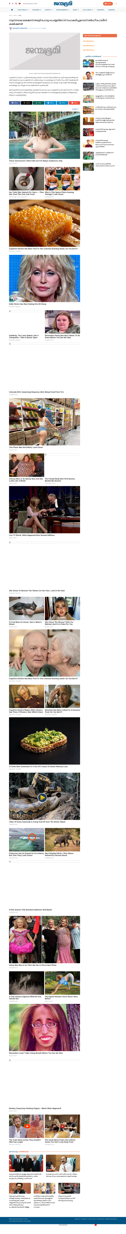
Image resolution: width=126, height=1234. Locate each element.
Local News (87, 10)
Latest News (21, 10)
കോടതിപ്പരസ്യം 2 (89, 46)
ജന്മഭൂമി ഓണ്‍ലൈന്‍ (20, 28)
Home (10, 15)
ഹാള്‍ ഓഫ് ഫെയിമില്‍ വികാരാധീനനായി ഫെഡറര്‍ (105, 165)
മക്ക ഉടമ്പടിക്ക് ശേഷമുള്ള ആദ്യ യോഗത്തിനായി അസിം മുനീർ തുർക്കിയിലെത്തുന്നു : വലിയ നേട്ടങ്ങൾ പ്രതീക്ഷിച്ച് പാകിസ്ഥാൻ (25, 1176)
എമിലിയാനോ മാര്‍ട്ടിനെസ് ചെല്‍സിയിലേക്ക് (104, 154)
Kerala (49, 1170)
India (20, 15)
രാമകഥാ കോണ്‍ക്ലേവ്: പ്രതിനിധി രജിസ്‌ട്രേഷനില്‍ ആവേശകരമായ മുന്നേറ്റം (104, 120)
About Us (77, 1219)
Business (111, 10)
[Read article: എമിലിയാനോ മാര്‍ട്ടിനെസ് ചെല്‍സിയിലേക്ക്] (88, 156)
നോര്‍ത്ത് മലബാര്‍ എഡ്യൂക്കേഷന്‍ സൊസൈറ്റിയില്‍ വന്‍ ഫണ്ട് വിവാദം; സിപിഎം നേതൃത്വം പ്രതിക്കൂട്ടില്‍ (105, 64)
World (12, 1170)
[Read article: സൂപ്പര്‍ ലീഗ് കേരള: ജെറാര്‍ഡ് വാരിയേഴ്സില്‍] (88, 132)
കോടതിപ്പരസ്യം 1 (88, 41)
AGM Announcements (111, 1219)
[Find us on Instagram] (12, 3)
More (75, 10)
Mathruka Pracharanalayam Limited (19, 1219)
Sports (47, 10)
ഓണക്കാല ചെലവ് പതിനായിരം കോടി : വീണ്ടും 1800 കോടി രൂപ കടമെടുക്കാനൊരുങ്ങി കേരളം (61, 1175)
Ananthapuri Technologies (24, 1221)
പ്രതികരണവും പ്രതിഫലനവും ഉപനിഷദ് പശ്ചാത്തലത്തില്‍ (105, 108)
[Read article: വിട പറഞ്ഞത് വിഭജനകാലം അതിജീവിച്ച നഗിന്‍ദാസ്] (88, 76)
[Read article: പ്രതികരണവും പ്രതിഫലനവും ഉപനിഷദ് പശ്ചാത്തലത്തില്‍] (88, 110)
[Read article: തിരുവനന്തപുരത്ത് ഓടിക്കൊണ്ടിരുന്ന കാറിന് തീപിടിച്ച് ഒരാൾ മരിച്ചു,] (69, 1188)
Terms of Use (92, 1219)
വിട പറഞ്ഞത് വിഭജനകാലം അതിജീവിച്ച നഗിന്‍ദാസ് (105, 74)
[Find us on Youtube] (20, 3)
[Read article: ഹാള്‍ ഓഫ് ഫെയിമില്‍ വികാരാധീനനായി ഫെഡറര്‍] (88, 167)
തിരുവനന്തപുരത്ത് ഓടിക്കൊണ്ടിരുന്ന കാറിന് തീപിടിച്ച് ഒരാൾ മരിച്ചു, (66, 1198)
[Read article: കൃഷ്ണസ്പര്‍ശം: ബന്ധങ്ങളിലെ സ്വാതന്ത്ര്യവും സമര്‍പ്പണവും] (88, 99)
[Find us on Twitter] (16, 3)
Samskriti (100, 10)
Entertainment (61, 10)
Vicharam (35, 10)
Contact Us (84, 1219)
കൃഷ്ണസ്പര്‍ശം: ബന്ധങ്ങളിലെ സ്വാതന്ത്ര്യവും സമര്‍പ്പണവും (105, 97)
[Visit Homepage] (63, 3)
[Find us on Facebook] (9, 3)
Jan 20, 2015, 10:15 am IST (35, 28)
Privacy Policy (100, 1219)
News (15, 15)
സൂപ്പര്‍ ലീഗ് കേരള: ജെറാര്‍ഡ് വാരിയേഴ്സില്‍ (105, 130)
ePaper (108, 4)
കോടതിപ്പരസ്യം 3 (89, 50)
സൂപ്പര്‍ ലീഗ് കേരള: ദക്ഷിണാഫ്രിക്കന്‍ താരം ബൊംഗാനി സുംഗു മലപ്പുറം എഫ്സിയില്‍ (104, 143)
